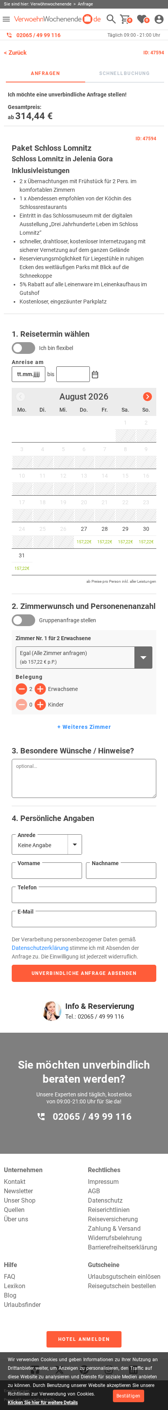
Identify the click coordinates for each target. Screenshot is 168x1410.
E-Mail (26, 911)
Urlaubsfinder (22, 1304)
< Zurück (15, 52)
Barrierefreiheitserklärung (122, 1247)
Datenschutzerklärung (40, 947)
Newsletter (18, 1191)
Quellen (14, 1210)
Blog (10, 1295)
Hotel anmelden (84, 1339)
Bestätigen (128, 1396)
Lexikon (14, 1286)
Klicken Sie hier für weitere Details (43, 1402)
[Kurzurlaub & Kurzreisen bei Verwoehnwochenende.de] (57, 19)
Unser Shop (20, 1200)
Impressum (103, 1181)
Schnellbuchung (124, 73)
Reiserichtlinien (109, 1210)
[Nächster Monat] (147, 397)
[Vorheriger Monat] (20, 397)
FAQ (9, 1276)
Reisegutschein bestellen (122, 1286)
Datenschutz (105, 1200)
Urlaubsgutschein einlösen (124, 1276)
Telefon (27, 887)
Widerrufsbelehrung (115, 1238)
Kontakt (14, 1181)
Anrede (27, 835)
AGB (94, 1191)
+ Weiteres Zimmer (84, 727)
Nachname (105, 863)
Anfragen (45, 73)
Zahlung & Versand (114, 1228)
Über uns (16, 1219)
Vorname (29, 863)
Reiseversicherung (113, 1219)
